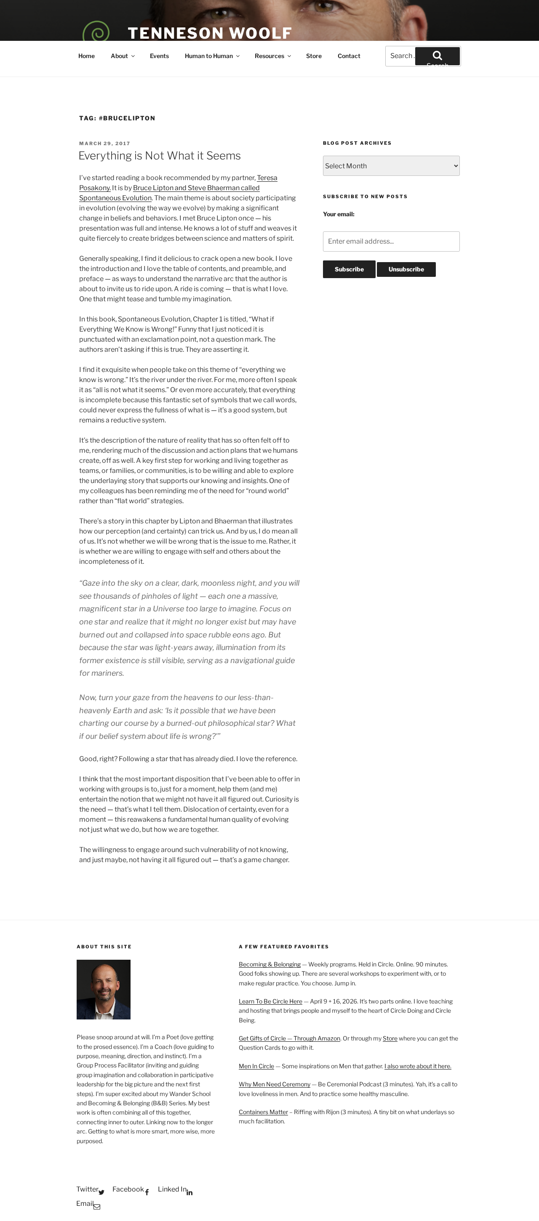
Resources (269, 55)
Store (314, 55)
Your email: (339, 214)
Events (159, 55)
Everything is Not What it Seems (159, 155)
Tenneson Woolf (210, 33)
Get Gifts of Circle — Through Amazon (289, 1038)
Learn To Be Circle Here (270, 1001)
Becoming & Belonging (270, 964)
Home (86, 55)
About (119, 55)
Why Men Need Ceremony (274, 1084)
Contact (349, 55)
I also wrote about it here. (417, 1066)
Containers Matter (263, 1111)
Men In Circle (256, 1066)
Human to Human (209, 55)
